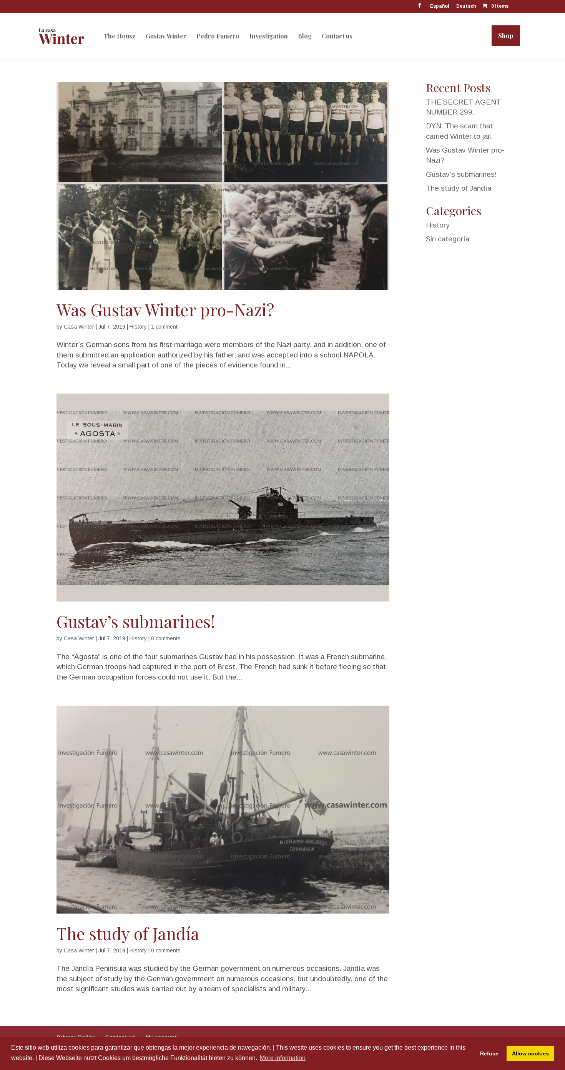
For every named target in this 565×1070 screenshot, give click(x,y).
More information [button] (283, 1058)
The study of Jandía (127, 933)
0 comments (166, 638)
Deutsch (466, 6)
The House (120, 36)
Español (439, 6)
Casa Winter (79, 327)
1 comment (164, 327)
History (138, 327)
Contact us (337, 36)
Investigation (268, 36)
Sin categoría (447, 239)
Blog (305, 36)
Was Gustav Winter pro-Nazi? (165, 309)
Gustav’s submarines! (135, 621)
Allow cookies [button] (530, 1053)
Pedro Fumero (217, 36)
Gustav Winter (166, 36)
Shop (505, 36)
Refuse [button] (489, 1053)
